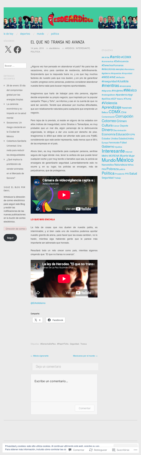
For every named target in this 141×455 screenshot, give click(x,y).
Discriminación (119, 130)
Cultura (107, 125)
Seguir (10, 237)
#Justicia (123, 81)
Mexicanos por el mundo (85, 355)
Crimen (122, 120)
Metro (105, 155)
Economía (108, 134)
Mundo (109, 159)
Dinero (107, 129)
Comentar (85, 408)
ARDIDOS (69, 48)
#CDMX (126, 57)
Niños (130, 164)
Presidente (119, 173)
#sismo (120, 98)
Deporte (124, 125)
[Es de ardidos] (70, 19)
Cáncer (116, 125)
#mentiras (110, 85)
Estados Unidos (110, 138)
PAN (104, 169)
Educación (123, 134)
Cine (123, 112)
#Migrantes (106, 90)
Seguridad (74, 343)
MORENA (114, 155)
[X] (8, 49)
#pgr (130, 94)
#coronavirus (107, 61)
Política (108, 173)
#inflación (120, 77)
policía (122, 169)
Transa (83, 343)
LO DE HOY (8, 33)
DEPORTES (25, 33)
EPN (132, 134)
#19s (107, 57)
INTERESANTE (83, 48)
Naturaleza (120, 164)
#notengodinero (108, 94)
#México (130, 90)
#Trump (127, 98)
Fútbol (123, 142)
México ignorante (39, 355)
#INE (113, 77)
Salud (133, 173)
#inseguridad (109, 81)
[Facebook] (17, 49)
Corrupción (124, 116)
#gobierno (106, 73)
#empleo (120, 69)
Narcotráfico (108, 164)
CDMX (115, 111)
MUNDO (40, 33)
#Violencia (109, 102)
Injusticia (118, 146)
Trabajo (117, 177)
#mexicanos (125, 86)
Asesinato (127, 107)
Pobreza (112, 168)
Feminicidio (114, 142)
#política (106, 98)
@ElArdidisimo (38, 302)
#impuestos (116, 73)
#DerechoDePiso (48, 343)
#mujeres (117, 90)
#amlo (115, 56)
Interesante (113, 150)
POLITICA (35, 51)
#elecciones (108, 69)
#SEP (114, 98)
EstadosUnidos (126, 138)
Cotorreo (109, 120)
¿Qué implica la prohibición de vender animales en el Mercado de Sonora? (15, 168)
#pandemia (122, 94)
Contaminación (108, 116)
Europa (105, 142)
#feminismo (129, 69)
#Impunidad (127, 73)
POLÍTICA (55, 33)
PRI (127, 173)
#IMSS (105, 77)
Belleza (105, 112)
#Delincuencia (121, 61)
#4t (103, 57)
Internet (128, 151)
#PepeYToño (62, 343)
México (124, 159)
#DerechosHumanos (113, 65)
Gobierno (108, 146)
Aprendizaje (111, 107)
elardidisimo (54, 48)
